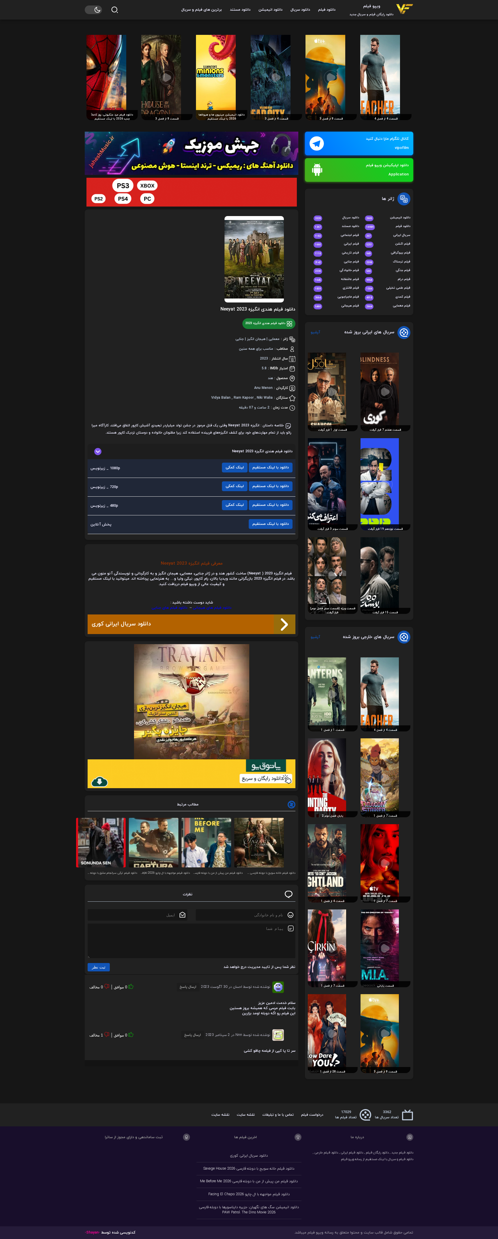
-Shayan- (92, 1232)
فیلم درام (388, 279)
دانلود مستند (240, 9)
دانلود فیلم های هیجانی (212, 607)
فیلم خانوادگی (337, 270)
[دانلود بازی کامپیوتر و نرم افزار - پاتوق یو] (191, 773)
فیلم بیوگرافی (388, 253)
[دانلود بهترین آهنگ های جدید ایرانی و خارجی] (191, 153)
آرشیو (315, 332)
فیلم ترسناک (388, 262)
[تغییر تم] (93, 9)
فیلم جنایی (337, 262)
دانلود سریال (300, 9)
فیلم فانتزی (337, 288)
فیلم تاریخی (337, 253)
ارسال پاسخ (188, 987)
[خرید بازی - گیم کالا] (191, 192)
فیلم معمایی (388, 306)
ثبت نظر (98, 967)
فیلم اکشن (388, 244)
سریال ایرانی (388, 235)
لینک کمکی (235, 467)
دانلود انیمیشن (270, 9)
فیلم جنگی (388, 270)
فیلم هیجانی (337, 306)
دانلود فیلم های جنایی (169, 607)
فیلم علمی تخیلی (388, 288)
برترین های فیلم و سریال (201, 9)
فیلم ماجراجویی (337, 297)
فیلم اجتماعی (337, 235)
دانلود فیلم (326, 9)
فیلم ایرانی (337, 244)
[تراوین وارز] (191, 701)
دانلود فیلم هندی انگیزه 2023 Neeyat (257, 309)
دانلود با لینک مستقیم (270, 467)
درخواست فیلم (312, 1115)
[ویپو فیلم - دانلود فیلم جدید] (404, 9)
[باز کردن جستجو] (115, 10)
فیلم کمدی (388, 297)
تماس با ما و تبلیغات (278, 1115)
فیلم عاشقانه (337, 279)
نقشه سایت (246, 1115)
